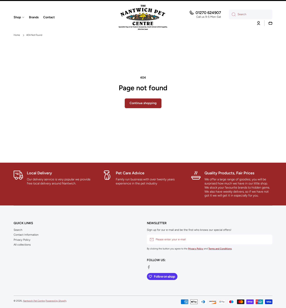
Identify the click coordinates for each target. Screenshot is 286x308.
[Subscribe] (267, 239)
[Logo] (143, 17)
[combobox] (250, 14)
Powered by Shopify (56, 300)
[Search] (232, 14)
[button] (270, 23)
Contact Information (26, 234)
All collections (22, 244)
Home (17, 35)
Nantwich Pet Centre (34, 300)
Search (18, 230)
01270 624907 (208, 12)
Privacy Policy (22, 239)
